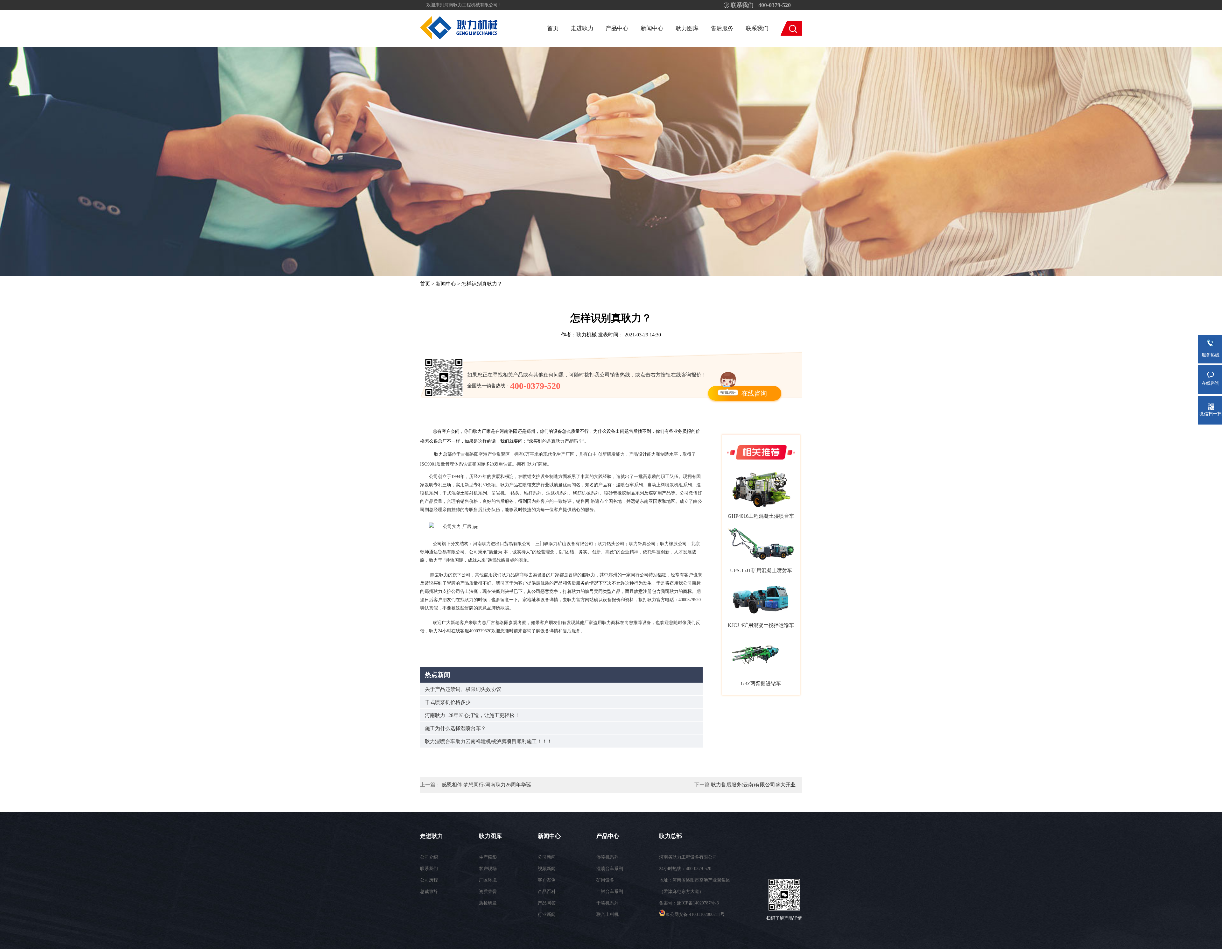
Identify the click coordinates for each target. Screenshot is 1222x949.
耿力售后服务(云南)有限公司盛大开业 (753, 784)
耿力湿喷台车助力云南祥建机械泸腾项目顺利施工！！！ (488, 741)
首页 (552, 28)
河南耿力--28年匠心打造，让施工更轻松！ (472, 715)
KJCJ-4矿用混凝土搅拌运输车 (761, 625)
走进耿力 (582, 28)
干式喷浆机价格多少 (448, 702)
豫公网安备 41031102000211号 (695, 914)
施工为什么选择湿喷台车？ (455, 728)
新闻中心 (652, 28)
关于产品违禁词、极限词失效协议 (463, 689)
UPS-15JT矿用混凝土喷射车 (761, 570)
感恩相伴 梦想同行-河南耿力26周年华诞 (486, 784)
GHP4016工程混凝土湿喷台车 (761, 516)
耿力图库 (687, 28)
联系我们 (757, 28)
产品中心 (617, 28)
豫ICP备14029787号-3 (698, 903)
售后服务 (722, 28)
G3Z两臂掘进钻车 (761, 683)
